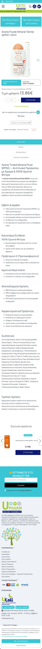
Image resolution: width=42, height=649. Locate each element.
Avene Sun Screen (23, 129)
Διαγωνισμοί (6, 557)
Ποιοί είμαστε (6, 559)
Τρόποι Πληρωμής (7, 564)
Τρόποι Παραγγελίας (8, 569)
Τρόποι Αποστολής (8, 567)
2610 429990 (23, 607)
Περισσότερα (21, 645)
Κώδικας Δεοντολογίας (9, 562)
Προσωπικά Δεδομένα (9, 571)
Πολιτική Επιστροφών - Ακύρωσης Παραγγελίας (17, 574)
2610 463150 (8, 607)
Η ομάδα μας (6, 552)
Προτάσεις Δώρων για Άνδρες (10, 21)
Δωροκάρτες (6, 554)
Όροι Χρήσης (6, 577)
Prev (2, 441)
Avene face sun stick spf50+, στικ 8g (26, 440)
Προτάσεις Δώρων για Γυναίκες (31, 21)
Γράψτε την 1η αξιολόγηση (20, 123)
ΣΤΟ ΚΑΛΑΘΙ (30, 100)
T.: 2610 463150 (8, 1)
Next (39, 441)
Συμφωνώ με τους (18, 490)
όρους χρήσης (25, 490)
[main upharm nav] (3, 6)
